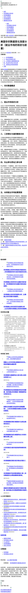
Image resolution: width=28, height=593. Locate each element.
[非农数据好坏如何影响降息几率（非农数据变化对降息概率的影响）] (15, 470)
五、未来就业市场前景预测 (11, 64)
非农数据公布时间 (8, 13)
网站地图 (14, 560)
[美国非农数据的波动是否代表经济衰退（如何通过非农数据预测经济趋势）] (15, 484)
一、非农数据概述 (8, 57)
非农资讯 (11, 35)
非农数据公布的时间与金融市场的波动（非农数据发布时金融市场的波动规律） (15, 284)
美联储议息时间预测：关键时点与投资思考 (15, 503)
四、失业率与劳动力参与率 (11, 62)
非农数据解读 (7, 15)
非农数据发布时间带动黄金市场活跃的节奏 (15, 527)
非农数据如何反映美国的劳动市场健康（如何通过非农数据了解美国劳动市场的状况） (15, 392)
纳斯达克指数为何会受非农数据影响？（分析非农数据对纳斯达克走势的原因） (15, 408)
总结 (5, 66)
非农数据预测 (13, 563)
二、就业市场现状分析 (10, 59)
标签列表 (3, 535)
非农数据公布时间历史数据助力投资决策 (14, 506)
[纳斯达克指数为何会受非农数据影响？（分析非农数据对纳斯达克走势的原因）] (15, 403)
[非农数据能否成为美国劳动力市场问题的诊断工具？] (15, 431)
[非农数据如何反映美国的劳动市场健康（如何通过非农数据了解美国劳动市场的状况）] (15, 386)
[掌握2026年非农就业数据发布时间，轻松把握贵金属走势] (15, 358)
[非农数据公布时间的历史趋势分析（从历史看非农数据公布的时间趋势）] (15, 303)
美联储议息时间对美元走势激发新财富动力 (15, 509)
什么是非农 (7, 542)
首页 (5, 11)
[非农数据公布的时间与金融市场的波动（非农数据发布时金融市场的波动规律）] (15, 278)
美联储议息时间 (8, 20)
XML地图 (9, 560)
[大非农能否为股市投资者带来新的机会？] (15, 444)
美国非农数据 (7, 240)
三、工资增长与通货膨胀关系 (11, 61)
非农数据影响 (7, 18)
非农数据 (5, 69)
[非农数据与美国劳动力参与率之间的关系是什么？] (15, 371)
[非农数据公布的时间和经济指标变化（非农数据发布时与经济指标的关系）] (15, 266)
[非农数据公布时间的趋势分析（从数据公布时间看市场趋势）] (15, 291)
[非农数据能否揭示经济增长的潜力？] (15, 457)
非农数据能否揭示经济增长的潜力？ (15, 460)
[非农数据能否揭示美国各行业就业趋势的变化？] (15, 418)
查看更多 (24, 535)
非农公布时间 (7, 545)
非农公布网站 (7, 17)
